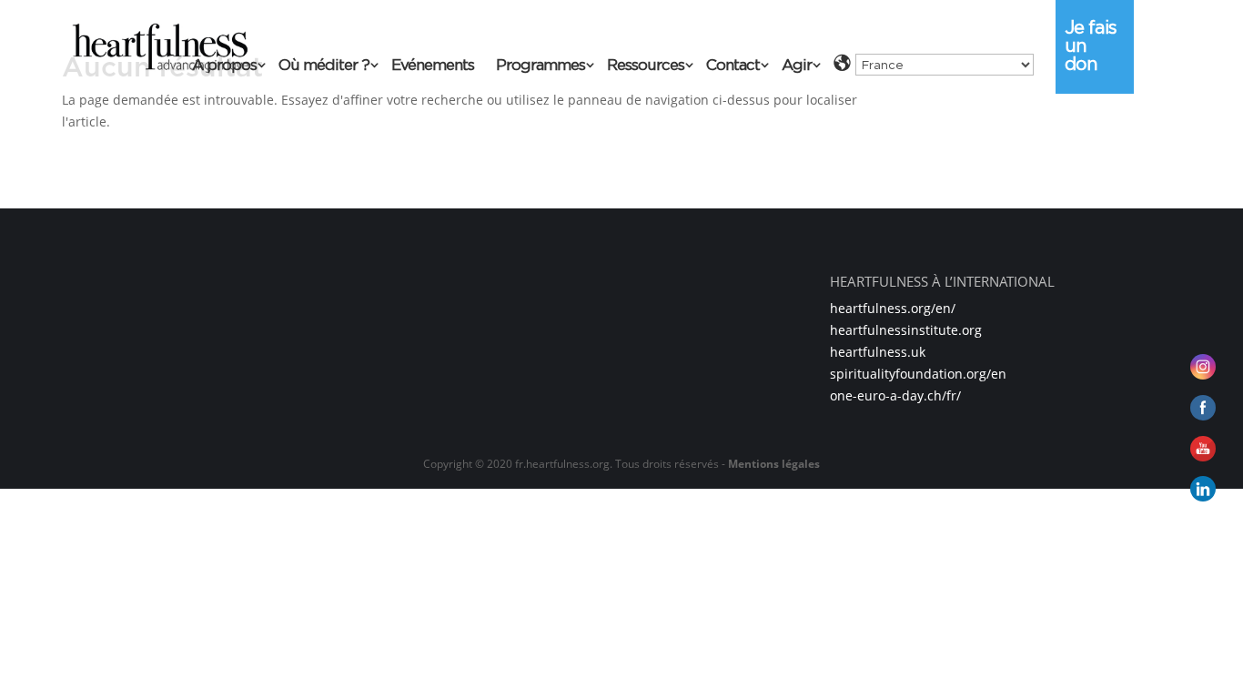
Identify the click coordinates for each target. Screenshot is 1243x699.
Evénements (432, 66)
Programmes (540, 66)
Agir (797, 66)
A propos (224, 66)
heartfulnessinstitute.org (906, 330)
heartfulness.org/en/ (892, 308)
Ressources (645, 66)
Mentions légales (774, 463)
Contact (733, 66)
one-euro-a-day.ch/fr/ (895, 395)
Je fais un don (1091, 45)
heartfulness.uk (877, 351)
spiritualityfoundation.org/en (918, 373)
